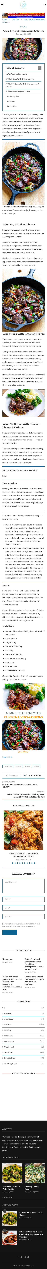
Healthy (24, 1030)
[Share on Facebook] (29, 776)
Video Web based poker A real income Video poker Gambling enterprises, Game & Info (12, 983)
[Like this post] (26, 776)
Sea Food (24, 1052)
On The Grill (24, 1041)
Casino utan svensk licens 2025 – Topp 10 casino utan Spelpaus (34, 980)
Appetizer (24, 1019)
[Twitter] (21, 1257)
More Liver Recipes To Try (19, 92)
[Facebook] (18, 1257)
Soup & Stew (24, 1058)
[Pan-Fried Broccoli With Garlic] (12, 1173)
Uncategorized (24, 1063)
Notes (12, 101)
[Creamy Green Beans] (35, 1173)
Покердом (7, 959)
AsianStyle (8, 766)
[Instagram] (25, 1257)
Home (4, 20)
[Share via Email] (40, 776)
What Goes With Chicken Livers (20, 79)
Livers (27, 766)
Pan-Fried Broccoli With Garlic (11, 1187)
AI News (24, 1013)
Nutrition (13, 106)
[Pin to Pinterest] (34, 776)
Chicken (18, 766)
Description (14, 96)
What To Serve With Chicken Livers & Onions (22, 85)
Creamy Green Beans (32, 1187)
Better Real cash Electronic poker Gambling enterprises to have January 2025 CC (34, 964)
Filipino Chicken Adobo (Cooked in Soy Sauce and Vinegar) (31, 1234)
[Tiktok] (28, 1257)
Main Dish (15, 20)
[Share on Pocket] (37, 776)
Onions (36, 766)
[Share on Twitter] (31, 776)
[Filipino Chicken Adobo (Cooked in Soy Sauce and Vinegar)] (9, 1238)
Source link (7, 757)
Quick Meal (24, 1047)
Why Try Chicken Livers (17, 74)
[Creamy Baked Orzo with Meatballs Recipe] (23, 830)
